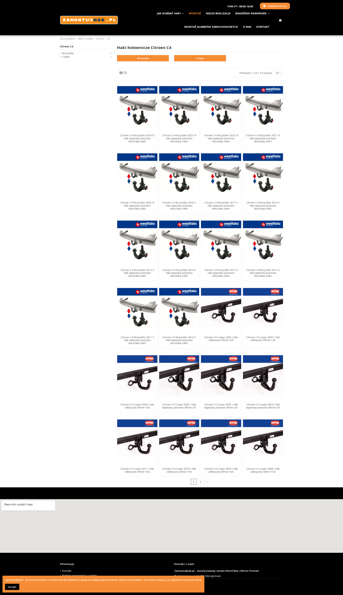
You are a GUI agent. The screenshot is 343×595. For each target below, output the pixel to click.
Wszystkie (143, 58)
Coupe (200, 58)
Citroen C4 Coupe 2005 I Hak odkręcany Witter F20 (263, 339)
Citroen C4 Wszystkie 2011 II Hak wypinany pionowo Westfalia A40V (137, 340)
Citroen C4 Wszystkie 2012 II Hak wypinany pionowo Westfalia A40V (263, 273)
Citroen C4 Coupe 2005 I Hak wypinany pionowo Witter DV (221, 406)
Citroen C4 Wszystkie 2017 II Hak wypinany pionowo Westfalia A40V (221, 205)
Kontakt (66, 570)
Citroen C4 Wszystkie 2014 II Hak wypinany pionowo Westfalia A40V (179, 273)
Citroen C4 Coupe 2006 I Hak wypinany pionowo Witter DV (179, 406)
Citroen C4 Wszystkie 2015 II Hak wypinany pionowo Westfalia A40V (137, 273)
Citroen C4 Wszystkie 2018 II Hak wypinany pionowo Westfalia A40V (179, 205)
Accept (12, 587)
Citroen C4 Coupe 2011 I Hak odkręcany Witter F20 (137, 470)
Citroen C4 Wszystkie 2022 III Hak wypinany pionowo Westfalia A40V (221, 138)
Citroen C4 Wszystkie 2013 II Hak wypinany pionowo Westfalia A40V (221, 273)
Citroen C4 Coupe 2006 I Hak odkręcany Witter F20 (221, 339)
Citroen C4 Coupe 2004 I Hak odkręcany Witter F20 (137, 406)
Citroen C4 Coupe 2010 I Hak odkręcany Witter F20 (179, 470)
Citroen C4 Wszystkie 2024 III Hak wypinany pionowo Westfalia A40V (137, 138)
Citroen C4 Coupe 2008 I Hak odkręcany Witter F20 (263, 470)
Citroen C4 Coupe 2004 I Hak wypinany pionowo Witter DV (263, 406)
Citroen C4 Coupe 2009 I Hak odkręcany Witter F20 (221, 470)
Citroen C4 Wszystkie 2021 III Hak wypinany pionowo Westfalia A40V (263, 138)
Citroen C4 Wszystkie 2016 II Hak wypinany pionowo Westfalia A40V (263, 205)
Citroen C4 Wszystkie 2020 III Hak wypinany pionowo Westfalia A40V (137, 205)
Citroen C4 (66, 46)
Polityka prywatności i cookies (79, 575)
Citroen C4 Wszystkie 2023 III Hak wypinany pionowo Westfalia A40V (179, 138)
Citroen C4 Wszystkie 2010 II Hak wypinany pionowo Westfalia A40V (179, 340)
